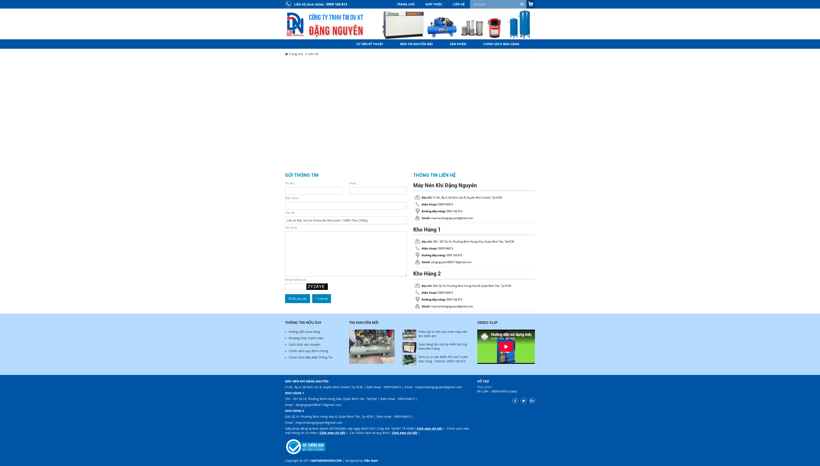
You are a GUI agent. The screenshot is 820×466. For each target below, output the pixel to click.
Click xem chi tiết (429, 428)
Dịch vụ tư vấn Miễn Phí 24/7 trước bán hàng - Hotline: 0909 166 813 (443, 359)
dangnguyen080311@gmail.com (318, 405)
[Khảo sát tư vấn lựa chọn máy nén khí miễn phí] (409, 335)
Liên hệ (459, 4)
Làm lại (323, 299)
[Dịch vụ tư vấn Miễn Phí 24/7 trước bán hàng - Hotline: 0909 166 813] (409, 360)
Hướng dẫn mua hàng (304, 332)
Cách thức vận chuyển (304, 344)
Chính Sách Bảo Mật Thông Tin (311, 357)
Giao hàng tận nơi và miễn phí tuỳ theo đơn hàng (443, 346)
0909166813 (392, 387)
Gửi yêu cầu (299, 299)
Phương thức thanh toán (306, 338)
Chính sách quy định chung (308, 351)
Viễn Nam (371, 461)
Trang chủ (406, 4)
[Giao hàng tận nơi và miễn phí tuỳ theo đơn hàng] (409, 347)
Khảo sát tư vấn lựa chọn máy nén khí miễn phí (443, 334)
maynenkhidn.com (326, 461)
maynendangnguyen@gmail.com (438, 387)
